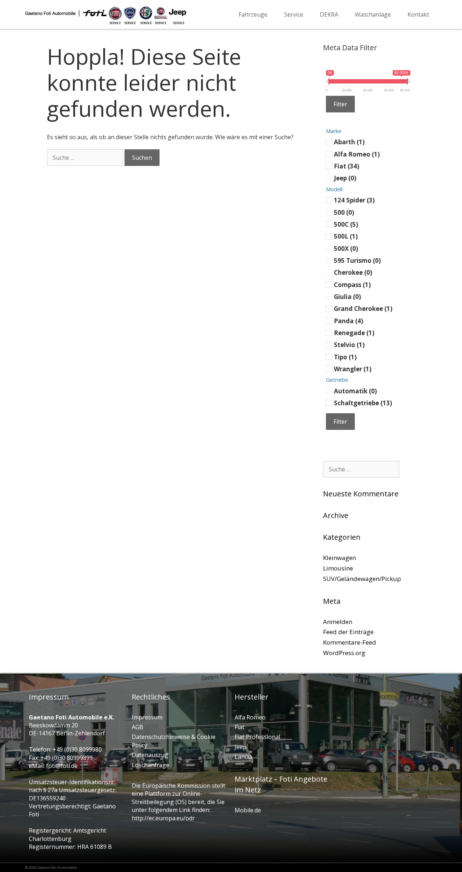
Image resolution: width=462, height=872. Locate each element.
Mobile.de (248, 810)
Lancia (243, 757)
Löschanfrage (150, 765)
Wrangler (352, 369)
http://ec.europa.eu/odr (163, 818)
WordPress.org (344, 653)
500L (346, 236)
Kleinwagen (339, 557)
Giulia (347, 296)
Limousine (338, 568)
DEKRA (329, 14)
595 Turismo (357, 260)
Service (293, 14)
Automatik (355, 390)
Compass (352, 284)
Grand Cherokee (363, 308)
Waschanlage (373, 14)
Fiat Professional (257, 737)
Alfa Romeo (357, 154)
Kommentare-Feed (349, 642)
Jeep (345, 178)
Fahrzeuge (253, 14)
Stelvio (349, 345)
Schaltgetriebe (363, 403)
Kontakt (418, 14)
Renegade (354, 333)
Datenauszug (150, 755)
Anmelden (337, 621)
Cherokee (353, 272)
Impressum (147, 717)
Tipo (345, 356)
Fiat (346, 166)
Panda (348, 320)
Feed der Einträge (348, 632)
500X (346, 248)
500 (344, 212)
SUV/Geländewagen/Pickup (362, 578)
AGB (137, 727)
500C (346, 224)
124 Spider (354, 200)
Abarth (349, 142)
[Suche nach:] (85, 157)
